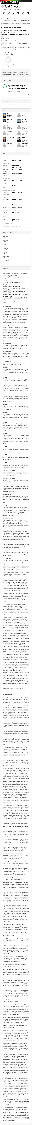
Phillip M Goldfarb (17, 173)
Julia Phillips (15, 165)
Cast (4, 110)
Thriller (15, 41)
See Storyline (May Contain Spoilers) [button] (11, 27)
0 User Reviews (7, 101)
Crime (6, 41)
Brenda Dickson (9, 126)
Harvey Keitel (10, 137)
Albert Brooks (25, 120)
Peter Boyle (10, 143)
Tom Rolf (14, 221)
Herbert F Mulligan (17, 207)
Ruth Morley (15, 212)
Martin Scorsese (24, 138)
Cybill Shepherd (8, 30)
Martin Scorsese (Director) (11, 33)
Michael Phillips (16, 167)
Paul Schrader (16, 185)
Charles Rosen (16, 204)
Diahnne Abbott (24, 126)
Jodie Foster (15, 30)
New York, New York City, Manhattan (11, 286)
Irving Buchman (16, 226)
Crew (4, 153)
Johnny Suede (13, 282)
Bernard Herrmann (17, 199)
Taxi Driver (11, 6)
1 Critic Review (7, 80)
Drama (10, 41)
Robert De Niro (23, 30)
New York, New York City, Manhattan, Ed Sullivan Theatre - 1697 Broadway (14, 292)
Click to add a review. (19, 104)
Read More (19, 75)
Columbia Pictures (17, 169)
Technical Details (7, 232)
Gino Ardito (25, 131)
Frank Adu (9, 131)
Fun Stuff (5, 268)
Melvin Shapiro (16, 219)
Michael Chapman (17, 192)
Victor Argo (25, 143)
